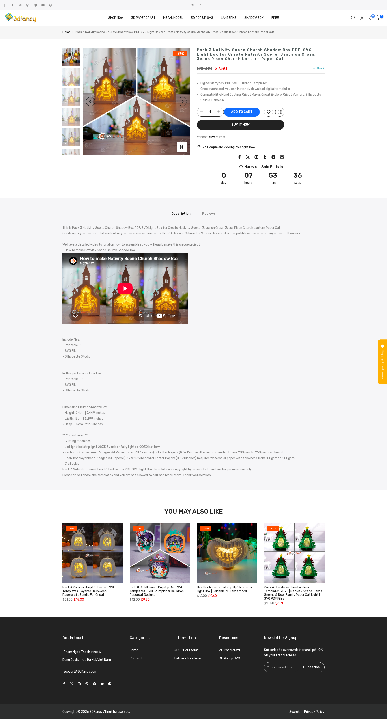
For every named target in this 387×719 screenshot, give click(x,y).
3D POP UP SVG (202, 18)
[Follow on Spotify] (50, 5)
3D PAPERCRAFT (143, 18)
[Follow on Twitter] (12, 5)
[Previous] (90, 101)
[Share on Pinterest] (256, 157)
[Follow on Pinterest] (35, 5)
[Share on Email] (282, 157)
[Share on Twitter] (248, 157)
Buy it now (240, 125)
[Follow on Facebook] (4, 5)
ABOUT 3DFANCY (186, 650)
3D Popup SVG (229, 658)
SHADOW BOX (254, 18)
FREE (275, 18)
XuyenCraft (217, 137)
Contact (136, 658)
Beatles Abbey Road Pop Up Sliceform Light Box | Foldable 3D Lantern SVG (224, 589)
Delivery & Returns (187, 658)
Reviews (209, 214)
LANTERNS (228, 18)
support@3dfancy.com (80, 672)
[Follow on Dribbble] (27, 5)
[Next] (182, 101)
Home (66, 32)
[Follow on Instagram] (20, 5)
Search (294, 712)
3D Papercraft (229, 650)
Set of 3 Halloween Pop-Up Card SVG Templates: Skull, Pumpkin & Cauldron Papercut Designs (157, 591)
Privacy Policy (314, 712)
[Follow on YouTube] (43, 5)
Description (181, 214)
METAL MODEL (173, 18)
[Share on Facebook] (239, 157)
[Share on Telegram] (273, 157)
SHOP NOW (115, 18)
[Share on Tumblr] (265, 157)
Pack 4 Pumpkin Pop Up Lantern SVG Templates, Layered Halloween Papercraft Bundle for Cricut (88, 591)
